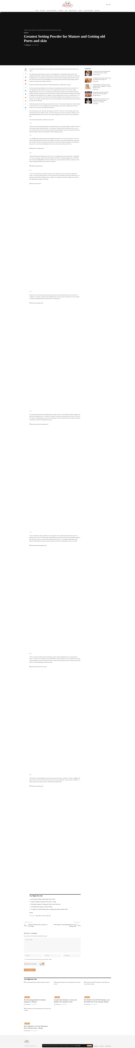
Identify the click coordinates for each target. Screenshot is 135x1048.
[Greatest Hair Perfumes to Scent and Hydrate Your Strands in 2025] (67, 989)
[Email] (25, 101)
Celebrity (96, 103)
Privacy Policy (77, 1045)
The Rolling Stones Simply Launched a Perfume (42, 906)
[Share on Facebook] (25, 74)
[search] (107, 4)
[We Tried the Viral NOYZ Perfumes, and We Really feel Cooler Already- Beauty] (97, 989)
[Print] (25, 107)
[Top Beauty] (67, 4)
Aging (37, 915)
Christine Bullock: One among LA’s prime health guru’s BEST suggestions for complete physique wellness (102, 86)
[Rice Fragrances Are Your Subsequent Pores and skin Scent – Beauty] (37, 1016)
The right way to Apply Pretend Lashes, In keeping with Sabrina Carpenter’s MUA (49, 909)
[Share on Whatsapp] (25, 87)
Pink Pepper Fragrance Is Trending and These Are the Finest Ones (45, 904)
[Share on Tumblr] (25, 94)
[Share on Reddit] (25, 97)
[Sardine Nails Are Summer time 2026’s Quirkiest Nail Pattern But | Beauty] (88, 94)
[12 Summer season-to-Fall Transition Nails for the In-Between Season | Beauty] (88, 73)
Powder (43, 915)
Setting (46, 915)
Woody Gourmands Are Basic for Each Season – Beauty (43, 901)
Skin (50, 915)
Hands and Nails (97, 74)
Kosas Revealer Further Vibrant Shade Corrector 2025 (43, 899)
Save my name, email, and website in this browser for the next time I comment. (39, 959)
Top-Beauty (28, 1004)
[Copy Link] (25, 104)
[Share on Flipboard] (25, 80)
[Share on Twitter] (25, 77)
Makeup (26, 32)
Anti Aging (96, 81)
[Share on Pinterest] (25, 84)
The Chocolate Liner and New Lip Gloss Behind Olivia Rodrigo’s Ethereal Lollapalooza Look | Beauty (101, 100)
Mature (40, 915)
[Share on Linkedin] (25, 90)
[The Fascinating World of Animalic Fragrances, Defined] (37, 989)
